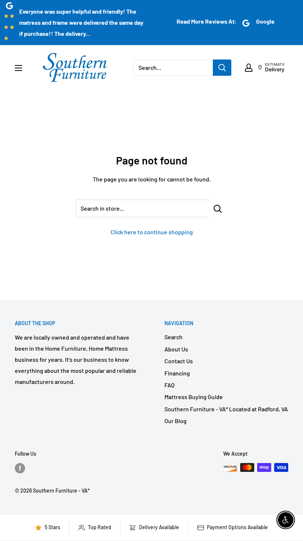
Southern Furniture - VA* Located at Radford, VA (226, 408)
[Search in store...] (217, 208)
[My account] (248, 68)
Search (173, 336)
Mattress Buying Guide (193, 396)
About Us (176, 349)
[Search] (222, 67)
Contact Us (178, 360)
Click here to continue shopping (151, 231)
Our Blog (175, 420)
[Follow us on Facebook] (20, 468)
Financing (177, 373)
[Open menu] (18, 68)
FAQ (169, 384)
